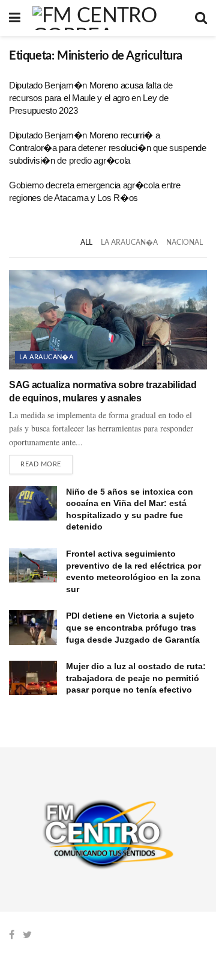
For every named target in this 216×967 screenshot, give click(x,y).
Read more (40, 464)
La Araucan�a (129, 242)
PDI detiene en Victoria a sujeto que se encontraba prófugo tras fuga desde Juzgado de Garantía (133, 627)
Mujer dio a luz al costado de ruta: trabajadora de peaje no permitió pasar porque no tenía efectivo (136, 677)
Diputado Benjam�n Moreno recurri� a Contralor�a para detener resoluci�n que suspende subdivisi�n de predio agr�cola (107, 147)
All (86, 242)
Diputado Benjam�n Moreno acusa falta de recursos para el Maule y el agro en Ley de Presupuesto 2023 (90, 98)
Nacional (184, 242)
